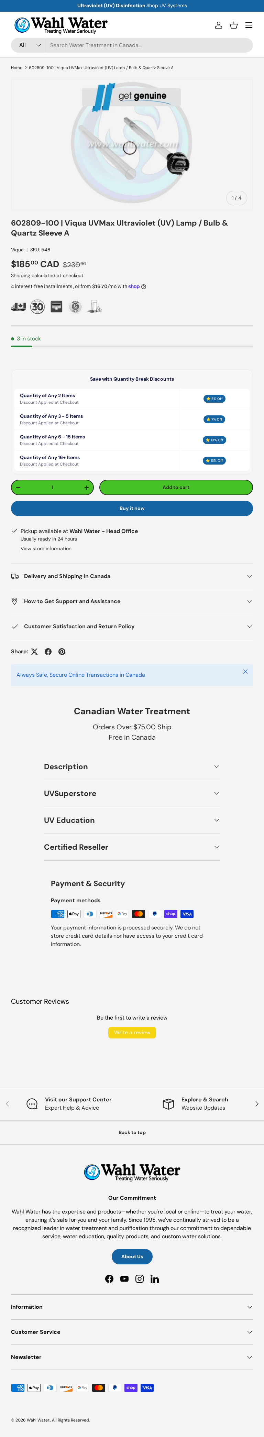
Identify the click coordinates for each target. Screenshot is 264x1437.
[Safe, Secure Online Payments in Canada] (56, 306)
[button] (233, 25)
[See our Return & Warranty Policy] (75, 306)
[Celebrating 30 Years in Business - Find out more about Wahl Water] (37, 306)
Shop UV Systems (146, 5)
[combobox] (132, 45)
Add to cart (176, 487)
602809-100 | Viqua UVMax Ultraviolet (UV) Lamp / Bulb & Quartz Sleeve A (101, 67)
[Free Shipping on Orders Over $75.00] (18, 306)
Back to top (132, 1132)
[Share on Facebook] (48, 651)
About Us (132, 1256)
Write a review (132, 1032)
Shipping (20, 275)
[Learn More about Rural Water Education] (94, 306)
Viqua (17, 250)
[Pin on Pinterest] (62, 651)
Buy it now (132, 508)
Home (16, 67)
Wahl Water (38, 1420)
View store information (46, 548)
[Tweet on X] (34, 651)
